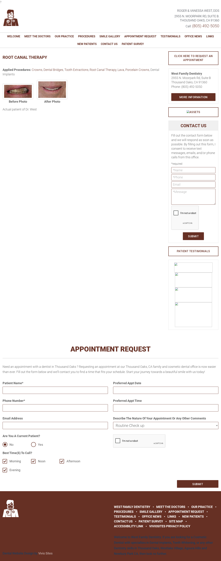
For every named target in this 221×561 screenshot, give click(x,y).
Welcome (13, 36)
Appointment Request (140, 36)
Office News (193, 36)
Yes (40, 444)
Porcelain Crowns (137, 70)
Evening (14, 470)
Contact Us (109, 44)
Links (210, 36)
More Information (193, 97)
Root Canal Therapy (103, 70)
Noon (41, 461)
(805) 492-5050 (205, 26)
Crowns (37, 70)
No (11, 444)
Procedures (86, 36)
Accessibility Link (128, 526)
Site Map (176, 521)
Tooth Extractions (76, 70)
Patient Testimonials (193, 251)
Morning (15, 461)
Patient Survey (133, 44)
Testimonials (170, 36)
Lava (121, 70)
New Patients (87, 44)
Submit (193, 236)
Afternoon (73, 461)
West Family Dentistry (132, 507)
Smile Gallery (109, 36)
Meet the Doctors (37, 36)
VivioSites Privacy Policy (169, 526)
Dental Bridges (53, 70)
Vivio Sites (45, 553)
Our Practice (64, 36)
